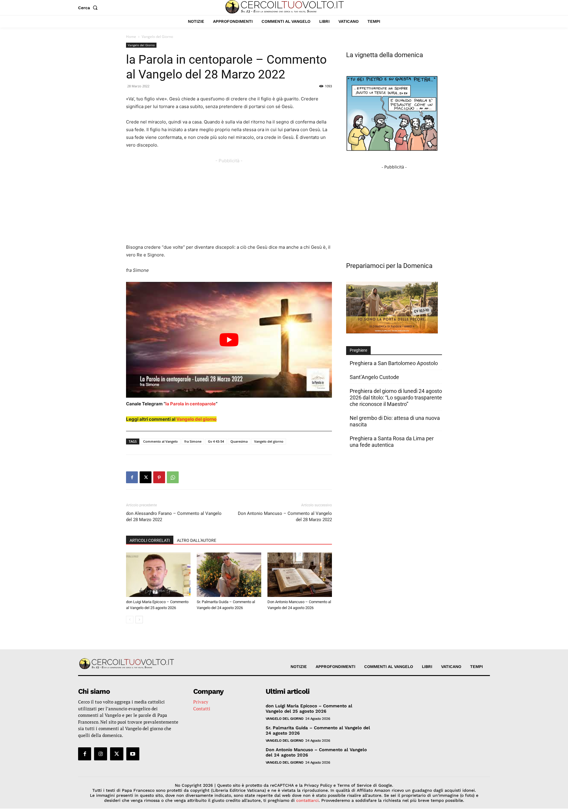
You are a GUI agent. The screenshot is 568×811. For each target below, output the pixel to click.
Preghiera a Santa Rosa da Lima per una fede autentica (392, 441)
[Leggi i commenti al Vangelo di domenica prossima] (392, 332)
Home (131, 36)
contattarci (307, 800)
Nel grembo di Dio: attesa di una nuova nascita (395, 421)
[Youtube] (132, 753)
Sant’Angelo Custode (374, 377)
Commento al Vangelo (160, 441)
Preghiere (358, 350)
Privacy (200, 702)
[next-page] (139, 619)
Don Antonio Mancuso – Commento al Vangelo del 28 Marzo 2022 (285, 516)
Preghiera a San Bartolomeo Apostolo (394, 363)
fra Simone (192, 441)
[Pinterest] (159, 477)
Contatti (201, 709)
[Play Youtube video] (229, 340)
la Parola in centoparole (190, 404)
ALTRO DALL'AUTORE (196, 540)
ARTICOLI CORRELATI (150, 540)
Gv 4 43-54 (216, 441)
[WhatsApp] (173, 477)
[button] (89, 7)
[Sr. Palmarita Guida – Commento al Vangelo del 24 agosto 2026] (229, 575)
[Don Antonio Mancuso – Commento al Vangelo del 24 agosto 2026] (299, 575)
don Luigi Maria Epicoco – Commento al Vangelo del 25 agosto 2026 (309, 708)
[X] (145, 477)
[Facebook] (132, 477)
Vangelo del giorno (196, 419)
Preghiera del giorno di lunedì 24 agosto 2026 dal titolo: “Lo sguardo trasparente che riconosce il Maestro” (396, 397)
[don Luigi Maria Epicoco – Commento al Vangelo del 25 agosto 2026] (158, 575)
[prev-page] (129, 619)
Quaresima (239, 441)
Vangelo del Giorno (141, 45)
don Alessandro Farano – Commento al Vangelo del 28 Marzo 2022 (174, 516)
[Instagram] (100, 753)
